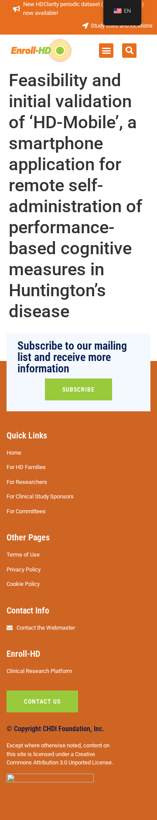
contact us (42, 701)
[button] (106, 50)
